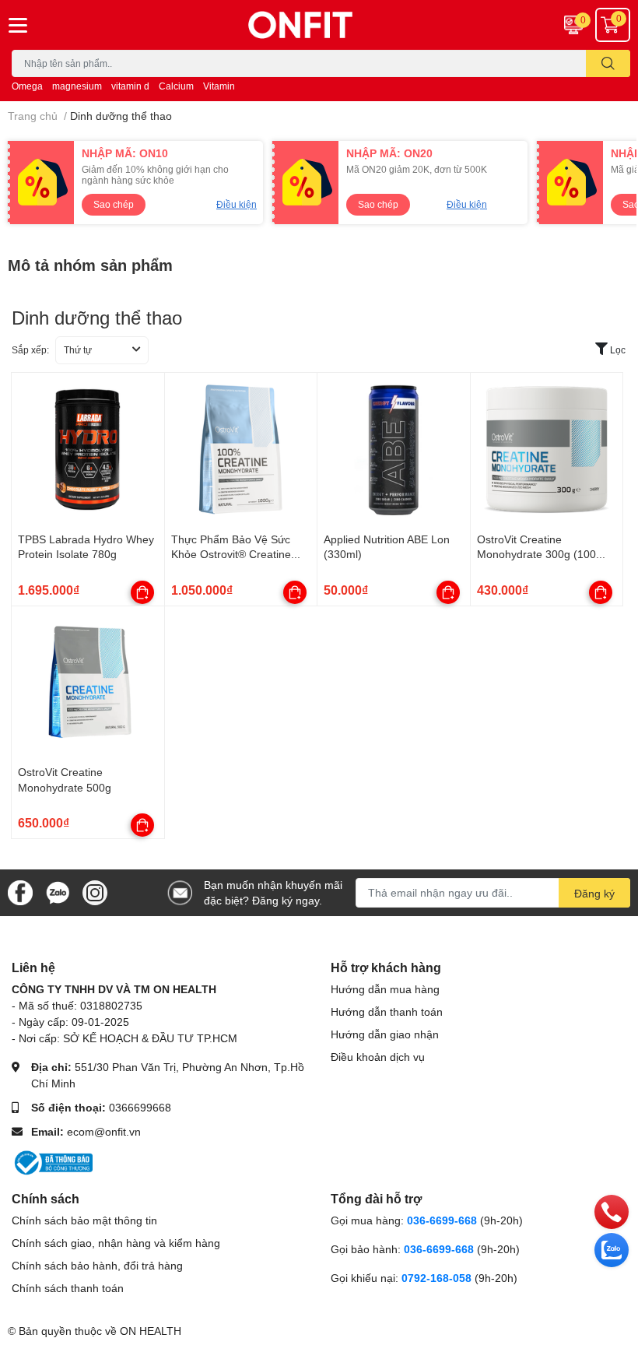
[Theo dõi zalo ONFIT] (57, 891)
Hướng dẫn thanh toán (387, 1011)
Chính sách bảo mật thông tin (84, 1220)
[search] (608, 63)
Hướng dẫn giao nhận (385, 1034)
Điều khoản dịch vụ (378, 1056)
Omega (27, 86)
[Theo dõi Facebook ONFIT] (20, 891)
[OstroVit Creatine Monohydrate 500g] (88, 683)
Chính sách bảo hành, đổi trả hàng (97, 1265)
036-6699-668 (442, 1220)
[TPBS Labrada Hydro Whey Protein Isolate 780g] (88, 449)
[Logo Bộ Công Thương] (52, 1161)
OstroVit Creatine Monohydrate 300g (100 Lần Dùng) (536, 554)
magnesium (77, 86)
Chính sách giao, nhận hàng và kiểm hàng (116, 1242)
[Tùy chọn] (142, 592)
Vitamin (219, 86)
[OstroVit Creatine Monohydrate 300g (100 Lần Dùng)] (547, 449)
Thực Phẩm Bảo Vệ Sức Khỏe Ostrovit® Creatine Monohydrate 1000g (231, 554)
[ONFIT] (319, 25)
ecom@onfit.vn (104, 1131)
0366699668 (140, 1107)
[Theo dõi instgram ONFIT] (94, 891)
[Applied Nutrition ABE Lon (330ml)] (394, 449)
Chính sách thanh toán (68, 1287)
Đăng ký (594, 893)
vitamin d (130, 86)
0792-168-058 (438, 1277)
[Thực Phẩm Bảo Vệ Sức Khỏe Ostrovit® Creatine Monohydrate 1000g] (241, 449)
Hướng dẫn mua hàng (385, 989)
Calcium (176, 86)
